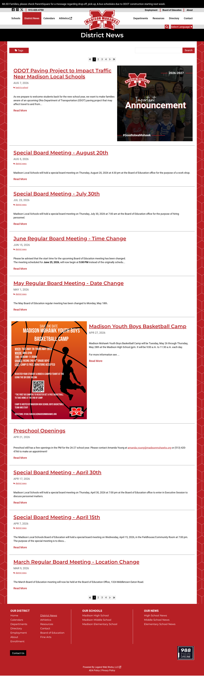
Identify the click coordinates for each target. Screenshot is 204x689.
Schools (15, 18)
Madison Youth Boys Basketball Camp (137, 326)
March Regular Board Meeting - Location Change (76, 562)
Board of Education (172, 10)
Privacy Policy (108, 670)
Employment (151, 10)
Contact (188, 18)
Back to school (22, 87)
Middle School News (156, 619)
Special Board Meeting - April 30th (57, 472)
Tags (20, 50)
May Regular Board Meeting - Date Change (68, 283)
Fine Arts (45, 637)
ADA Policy (94, 670)
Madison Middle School (96, 619)
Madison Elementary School (99, 624)
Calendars (49, 18)
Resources (158, 18)
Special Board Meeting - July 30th (56, 194)
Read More (20, 110)
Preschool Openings (39, 431)
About (190, 10)
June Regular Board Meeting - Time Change (69, 238)
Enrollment (17, 641)
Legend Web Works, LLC (107, 667)
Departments (140, 18)
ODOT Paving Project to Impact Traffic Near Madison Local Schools (62, 73)
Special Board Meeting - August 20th (60, 153)
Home (14, 615)
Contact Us (18, 653)
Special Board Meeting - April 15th (56, 517)
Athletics (64, 18)
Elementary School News (159, 624)
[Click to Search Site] (167, 27)
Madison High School (95, 615)
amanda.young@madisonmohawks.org (149, 447)
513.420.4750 (36, 9)
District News (31, 18)
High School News (155, 615)
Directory (174, 18)
